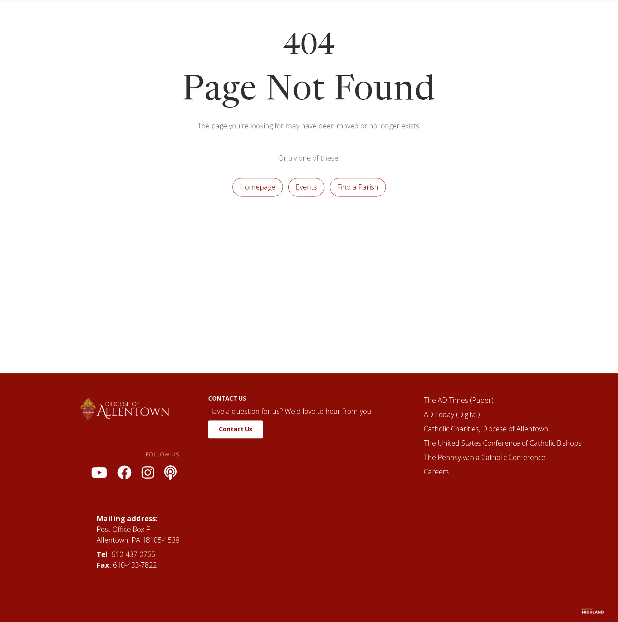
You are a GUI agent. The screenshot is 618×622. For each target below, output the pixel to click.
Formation (278, 21)
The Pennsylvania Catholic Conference (484, 501)
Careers (436, 515)
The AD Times (446, 444)
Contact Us (235, 473)
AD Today (439, 458)
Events (306, 231)
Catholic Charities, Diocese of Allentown (486, 472)
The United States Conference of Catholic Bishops (503, 487)
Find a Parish (357, 231)
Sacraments (329, 21)
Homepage (257, 231)
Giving (510, 21)
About (236, 21)
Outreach (469, 21)
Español (425, 21)
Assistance (380, 21)
